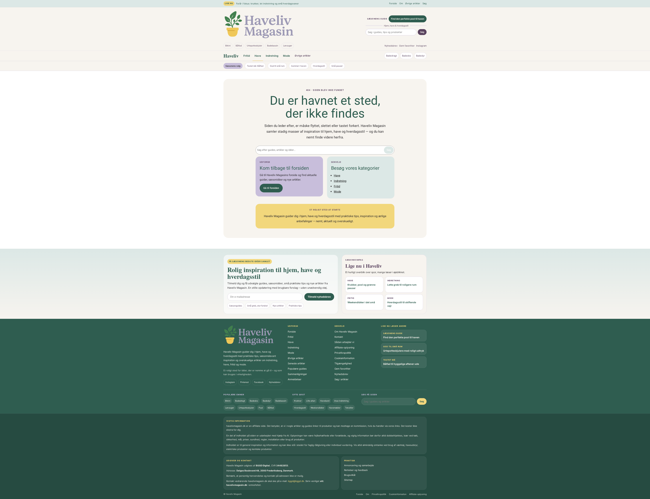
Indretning (272, 55)
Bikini (228, 45)
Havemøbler (334, 407)
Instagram (421, 45)
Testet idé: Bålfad (255, 66)
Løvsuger (287, 45)
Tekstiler (349, 407)
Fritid (246, 55)
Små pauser (337, 66)
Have (258, 55)
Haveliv (231, 55)
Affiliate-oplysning (344, 347)
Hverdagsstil (319, 66)
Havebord (324, 401)
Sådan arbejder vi (344, 342)
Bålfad (239, 45)
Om (401, 3)
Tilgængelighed (343, 363)
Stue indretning (341, 401)
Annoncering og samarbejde (359, 465)
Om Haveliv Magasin (345, 331)
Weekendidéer (317, 407)
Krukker (297, 401)
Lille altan (310, 401)
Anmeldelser (294, 379)
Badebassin (272, 45)
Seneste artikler (296, 363)
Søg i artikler (341, 379)
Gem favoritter (407, 45)
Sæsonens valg (233, 66)
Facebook (259, 382)
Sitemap (348, 480)
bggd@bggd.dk (296, 481)
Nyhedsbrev (391, 45)
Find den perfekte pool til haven (407, 18)
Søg (424, 3)
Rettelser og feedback (356, 470)
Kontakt (338, 336)
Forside (393, 3)
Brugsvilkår (350, 475)
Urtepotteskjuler (254, 45)
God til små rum (277, 66)
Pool (261, 407)
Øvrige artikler (412, 3)
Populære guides (297, 368)
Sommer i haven (298, 66)
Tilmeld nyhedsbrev (319, 296)
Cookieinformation (344, 358)
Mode (286, 55)
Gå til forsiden (271, 188)
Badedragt (391, 55)
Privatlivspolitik (342, 352)
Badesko (406, 55)
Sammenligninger (297, 374)
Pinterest (244, 382)
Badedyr (420, 55)
